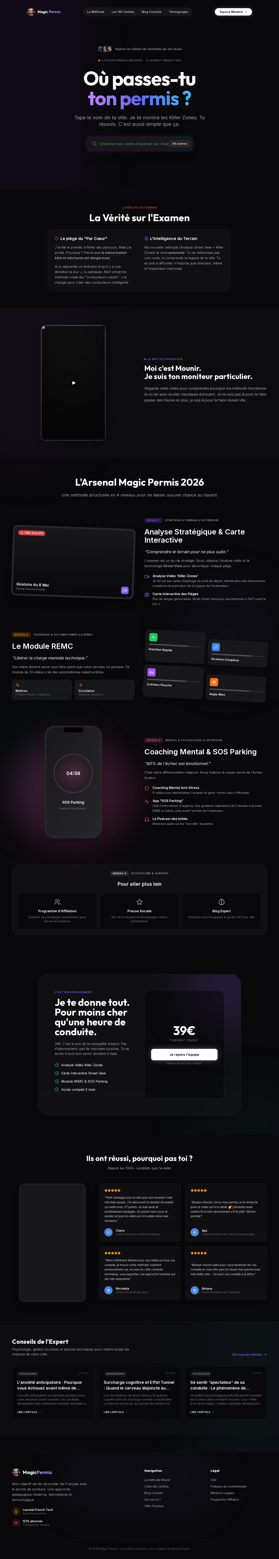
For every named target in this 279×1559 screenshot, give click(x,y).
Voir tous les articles (247, 1354)
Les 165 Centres (123, 11)
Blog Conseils (151, 11)
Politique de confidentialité (229, 1486)
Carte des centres (156, 1486)
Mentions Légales (222, 1493)
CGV (214, 1480)
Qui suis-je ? (152, 1499)
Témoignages (178, 11)
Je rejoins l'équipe (184, 1055)
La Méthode (95, 11)
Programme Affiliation (225, 1499)
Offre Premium (154, 1506)
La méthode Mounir (157, 1480)
